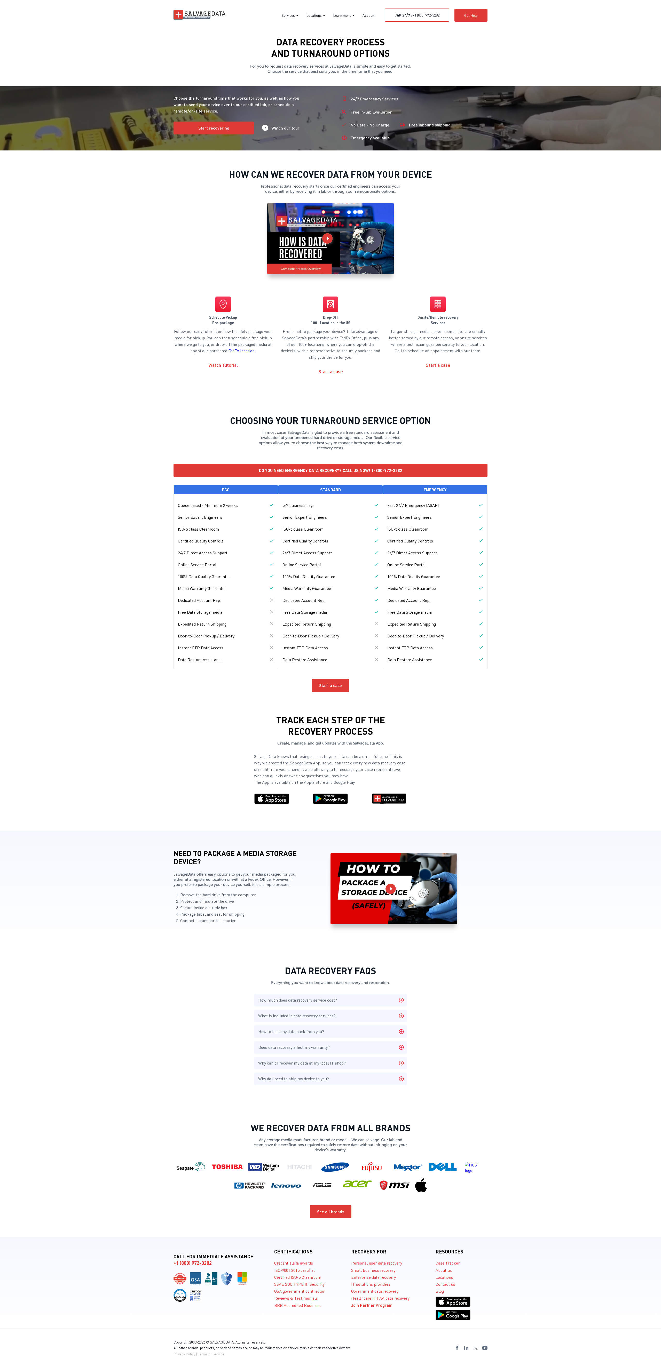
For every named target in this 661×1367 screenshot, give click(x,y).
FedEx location (241, 350)
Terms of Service (211, 1354)
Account (369, 15)
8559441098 (54, 1365)
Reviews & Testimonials (296, 1298)
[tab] (330, 1000)
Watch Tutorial (223, 365)
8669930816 (108, 1365)
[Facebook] (457, 1347)
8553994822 (135, 1365)
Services (288, 15)
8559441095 (14, 1365)
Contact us (445, 1284)
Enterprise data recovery (373, 1277)
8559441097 (41, 1365)
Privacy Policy (184, 1354)
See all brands (330, 1211)
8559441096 (27, 1365)
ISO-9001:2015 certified (295, 1270)
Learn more (342, 15)
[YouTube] (484, 1347)
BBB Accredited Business (297, 1305)
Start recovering (213, 128)
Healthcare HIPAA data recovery (380, 1298)
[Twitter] (475, 1347)
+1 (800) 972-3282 (417, 15)
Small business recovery (373, 1270)
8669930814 (81, 1365)
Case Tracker (448, 1263)
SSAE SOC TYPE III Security (299, 1284)
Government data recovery (374, 1291)
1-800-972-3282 (386, 470)
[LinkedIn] (466, 1347)
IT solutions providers (371, 1284)
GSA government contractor (299, 1291)
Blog (440, 1291)
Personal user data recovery (376, 1263)
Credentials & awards (293, 1263)
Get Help (471, 15)
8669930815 (94, 1365)
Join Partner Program (371, 1305)
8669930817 (121, 1365)
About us (444, 1270)
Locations (314, 15)
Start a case (330, 371)
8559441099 (67, 1365)
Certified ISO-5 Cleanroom (297, 1277)
